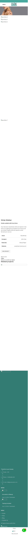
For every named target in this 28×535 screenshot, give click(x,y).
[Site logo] (14, 4)
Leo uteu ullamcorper (9, 366)
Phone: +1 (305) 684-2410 (9, 477)
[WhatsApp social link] (15, 1)
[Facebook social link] (11, 1)
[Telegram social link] (17, 1)
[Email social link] (12, 1)
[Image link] (6, 419)
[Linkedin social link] (14, 1)
